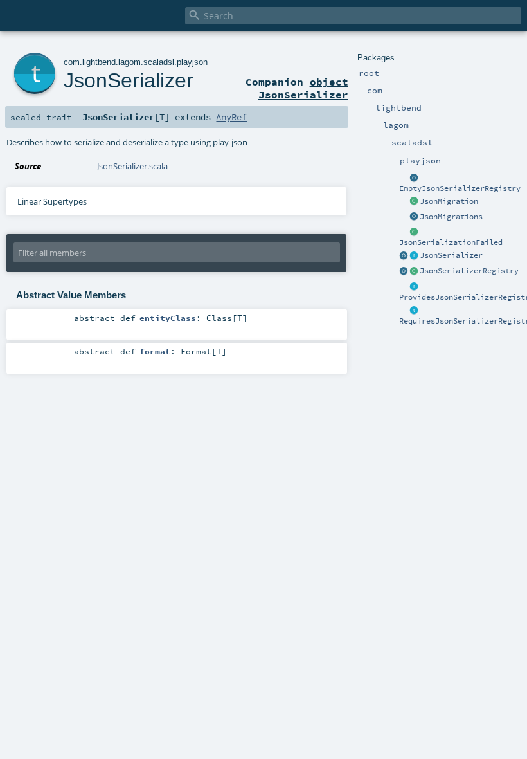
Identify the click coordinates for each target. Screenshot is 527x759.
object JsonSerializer (303, 88)
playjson (192, 62)
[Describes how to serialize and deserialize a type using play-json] (414, 256)
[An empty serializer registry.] (414, 178)
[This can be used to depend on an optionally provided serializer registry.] (414, 287)
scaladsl (158, 62)
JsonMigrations (451, 216)
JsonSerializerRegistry (469, 270)
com (72, 62)
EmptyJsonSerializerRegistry (460, 188)
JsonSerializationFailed (451, 242)
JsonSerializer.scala (132, 166)
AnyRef (231, 117)
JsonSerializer (451, 255)
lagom (129, 62)
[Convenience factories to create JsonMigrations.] (414, 217)
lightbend (99, 62)
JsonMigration (449, 201)
